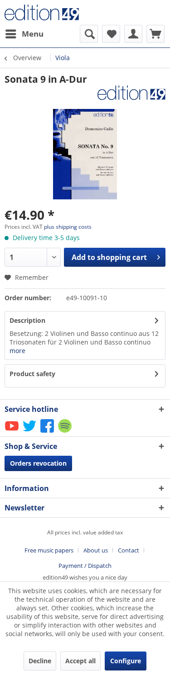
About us (95, 550)
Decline (40, 660)
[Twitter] (30, 432)
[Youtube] (12, 432)
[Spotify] (65, 432)
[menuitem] (24, 34)
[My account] (133, 34)
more (17, 350)
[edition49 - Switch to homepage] (45, 12)
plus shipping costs (68, 227)
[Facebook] (48, 432)
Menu (33, 33)
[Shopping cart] (155, 34)
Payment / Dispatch (85, 566)
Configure (125, 660)
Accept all (80, 660)
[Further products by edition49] (131, 93)
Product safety (32, 373)
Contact (128, 550)
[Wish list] (111, 34)
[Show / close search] (89, 34)
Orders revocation (38, 463)
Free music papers (48, 550)
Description (27, 320)
